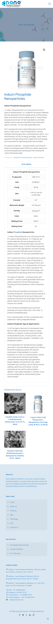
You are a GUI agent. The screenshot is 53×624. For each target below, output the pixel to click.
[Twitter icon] (23, 615)
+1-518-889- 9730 (25, 595)
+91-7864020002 (19, 590)
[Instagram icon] (33, 615)
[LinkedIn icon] (30, 615)
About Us (13, 506)
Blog (11, 515)
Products (13, 511)
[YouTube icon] (26, 615)
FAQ (11, 523)
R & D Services (15, 553)
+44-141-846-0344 (27, 597)
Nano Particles (38, 157)
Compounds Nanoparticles (23, 157)
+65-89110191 (21, 592)
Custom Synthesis (16, 549)
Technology (14, 519)
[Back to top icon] (47, 618)
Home (12, 502)
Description (26, 164)
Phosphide (18, 232)
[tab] (26, 164)
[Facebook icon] (19, 615)
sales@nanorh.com (16, 600)
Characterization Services (19, 545)
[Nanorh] (12, 4)
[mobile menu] (49, 4)
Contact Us (14, 527)
